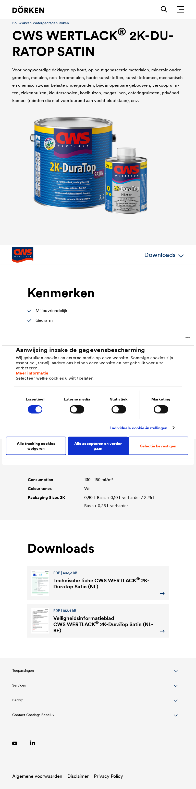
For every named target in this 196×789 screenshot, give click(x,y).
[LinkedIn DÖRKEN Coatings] (32, 742)
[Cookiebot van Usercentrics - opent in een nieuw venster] (167, 337)
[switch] (77, 409)
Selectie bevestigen (158, 445)
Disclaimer (78, 776)
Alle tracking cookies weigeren (36, 446)
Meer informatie (32, 373)
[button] (95, 673)
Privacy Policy (108, 776)
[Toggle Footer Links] (95, 718)
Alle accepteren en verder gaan (98, 446)
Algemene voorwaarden (37, 776)
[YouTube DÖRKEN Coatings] (14, 742)
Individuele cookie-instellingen (138, 427)
